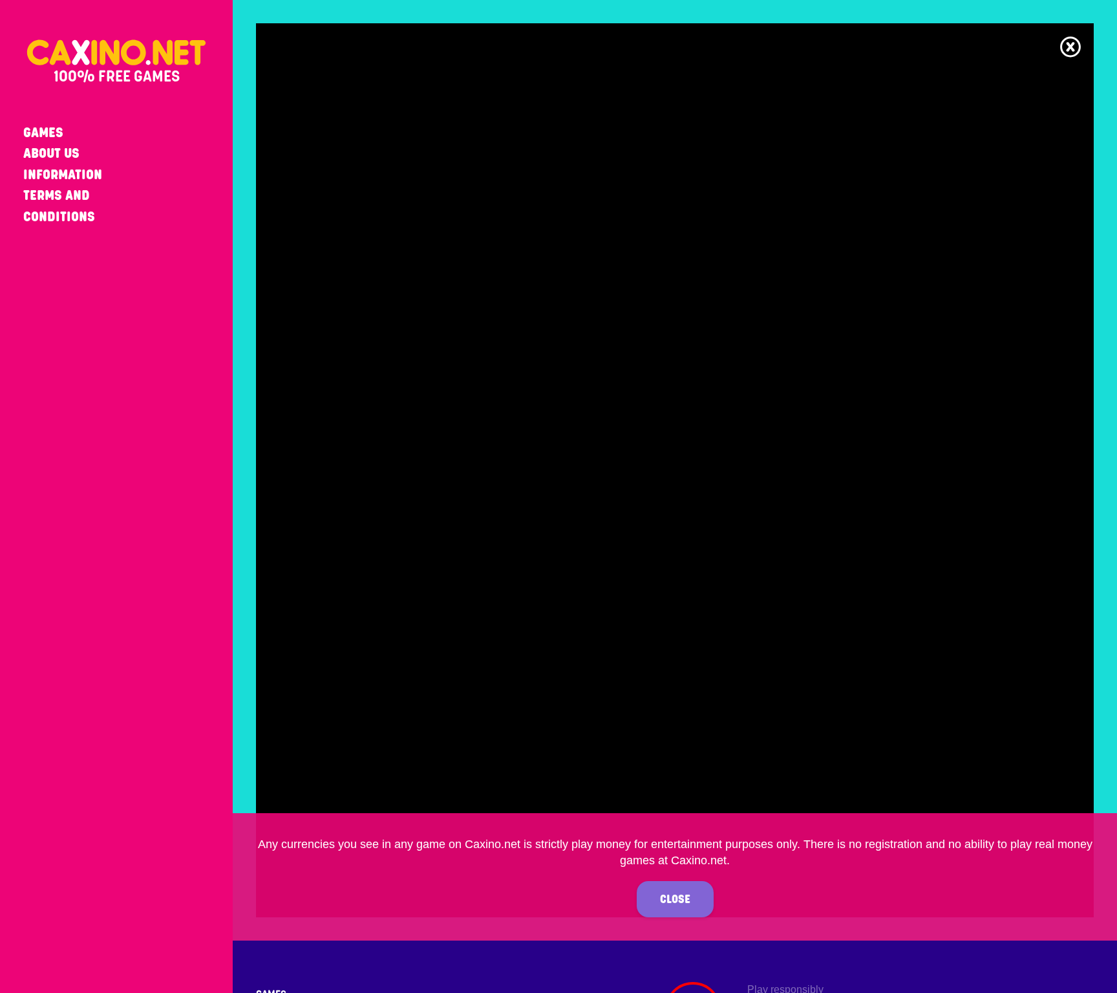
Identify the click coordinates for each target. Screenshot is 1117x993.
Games (43, 132)
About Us (51, 153)
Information (62, 174)
